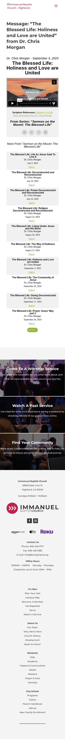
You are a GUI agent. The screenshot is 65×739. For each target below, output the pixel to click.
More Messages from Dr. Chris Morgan (32, 115)
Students (32, 661)
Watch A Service (32, 614)
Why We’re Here (33, 631)
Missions (32, 674)
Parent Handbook (32, 704)
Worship (32, 682)
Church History (32, 635)
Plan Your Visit (32, 593)
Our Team (32, 627)
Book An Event (32, 644)
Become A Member (32, 601)
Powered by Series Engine (32, 338)
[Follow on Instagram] (35, 520)
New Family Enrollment (33, 712)
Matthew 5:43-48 (44, 112)
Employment (32, 640)
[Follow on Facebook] (29, 520)
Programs (32, 695)
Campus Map (32, 597)
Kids (32, 657)
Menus (32, 708)
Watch (32, 167)
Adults (32, 670)
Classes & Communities (32, 665)
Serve (32, 610)
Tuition (32, 699)
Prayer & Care (32, 678)
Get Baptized (32, 606)
